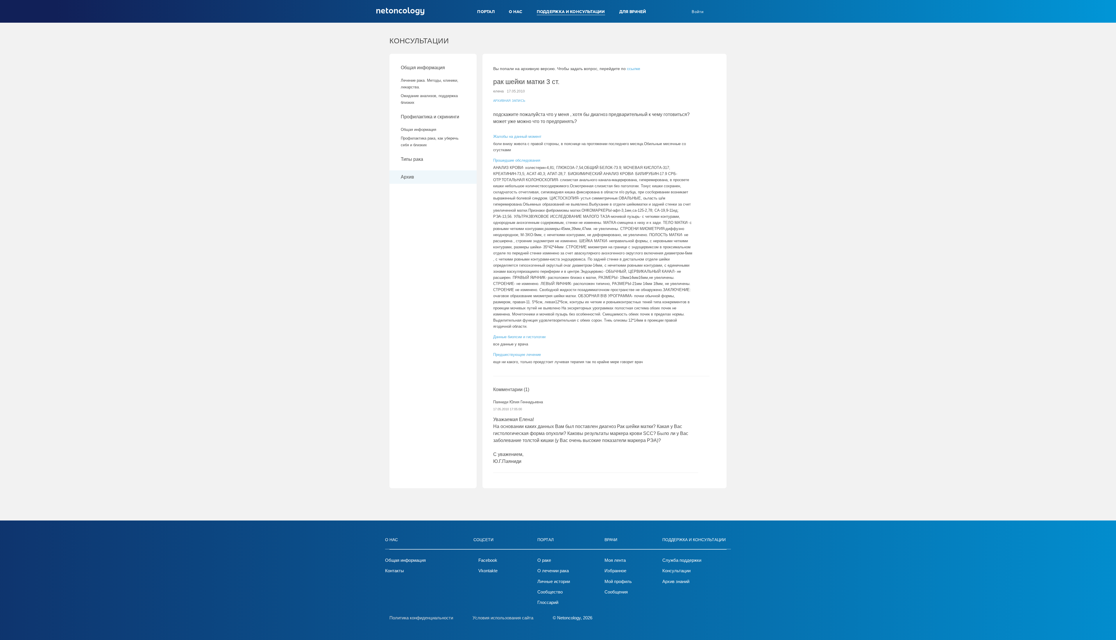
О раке (544, 560)
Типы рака (412, 159)
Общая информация (423, 67)
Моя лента (615, 560)
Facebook (487, 560)
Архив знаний (675, 581)
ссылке (633, 68)
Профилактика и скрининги (430, 116)
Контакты (394, 570)
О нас (516, 11)
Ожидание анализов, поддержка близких (429, 99)
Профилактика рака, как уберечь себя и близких (430, 141)
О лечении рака (553, 570)
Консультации (676, 570)
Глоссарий (547, 602)
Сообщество (550, 591)
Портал (486, 11)
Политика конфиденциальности (421, 617)
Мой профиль (618, 581)
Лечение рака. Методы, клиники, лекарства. (429, 83)
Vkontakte (488, 570)
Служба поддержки (681, 560)
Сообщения (616, 591)
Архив (407, 176)
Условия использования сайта (503, 617)
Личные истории (553, 581)
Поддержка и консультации (571, 11)
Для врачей (632, 11)
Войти (698, 12)
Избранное (615, 570)
